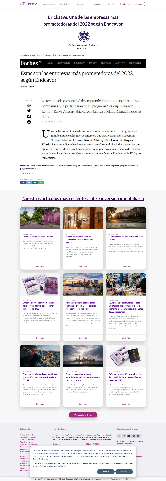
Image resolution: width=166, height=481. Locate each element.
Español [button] (111, 4)
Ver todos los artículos (83, 415)
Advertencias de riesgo (28, 444)
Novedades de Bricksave (40, 55)
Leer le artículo (27, 173)
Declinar (124, 472)
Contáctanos (25, 461)
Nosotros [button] (80, 4)
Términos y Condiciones (28, 437)
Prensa (22, 468)
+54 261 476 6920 (92, 444)
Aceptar (106, 472)
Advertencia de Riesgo (107, 479)
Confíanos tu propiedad (28, 463)
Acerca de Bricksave (27, 440)
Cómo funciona (49, 4)
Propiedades (65, 4)
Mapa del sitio (25, 470)
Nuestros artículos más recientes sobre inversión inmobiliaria (83, 198)
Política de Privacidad (27, 435)
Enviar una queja (26, 466)
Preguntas (97, 4)
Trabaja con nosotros (27, 442)
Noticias (24, 55)
